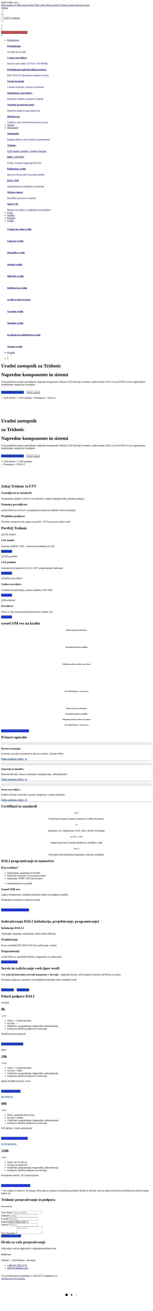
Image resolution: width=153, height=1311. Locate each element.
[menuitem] (9, 2)
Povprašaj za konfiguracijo (15, 910)
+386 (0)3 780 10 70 (17, 1265)
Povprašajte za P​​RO (10, 1091)
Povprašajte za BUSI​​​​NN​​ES (14, 1138)
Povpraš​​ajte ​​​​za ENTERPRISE (15, 1185)
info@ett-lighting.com (17, 1268)
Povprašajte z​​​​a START (12, 1044)
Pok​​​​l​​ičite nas (23, 990)
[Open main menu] (2, 18)
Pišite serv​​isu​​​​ (7, 990)
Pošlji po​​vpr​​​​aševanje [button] (11, 1236)
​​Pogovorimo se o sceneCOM (15, 731)
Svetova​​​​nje (6, 617)
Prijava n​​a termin (9, 962)
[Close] (19, 3)
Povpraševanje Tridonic (12, 392)
